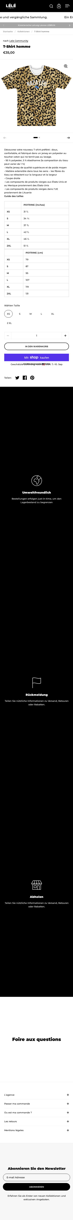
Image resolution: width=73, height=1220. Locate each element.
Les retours (10, 1121)
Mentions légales (14, 1130)
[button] (68, 137)
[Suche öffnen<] (51, 6)
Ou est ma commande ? (18, 1112)
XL (52, 313)
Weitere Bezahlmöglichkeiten (36, 363)
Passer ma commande (17, 1103)
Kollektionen (23, 31)
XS (8, 313)
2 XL (9, 323)
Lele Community (18, 40)
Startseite (8, 31)
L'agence (9, 1094)
